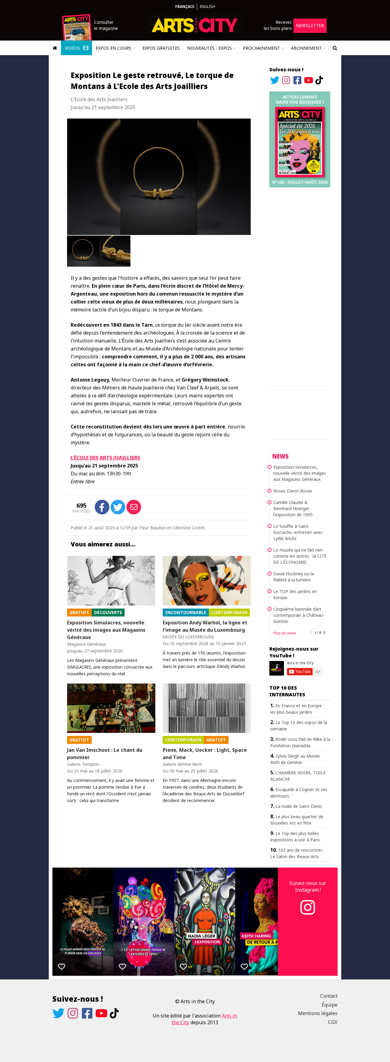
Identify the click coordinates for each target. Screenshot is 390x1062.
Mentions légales (318, 1013)
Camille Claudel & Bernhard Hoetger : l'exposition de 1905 (293, 508)
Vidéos (73, 48)
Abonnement (306, 48)
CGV (333, 1022)
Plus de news (284, 633)
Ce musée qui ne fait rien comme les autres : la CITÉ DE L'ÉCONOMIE (300, 556)
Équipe (330, 1004)
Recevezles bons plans (278, 25)
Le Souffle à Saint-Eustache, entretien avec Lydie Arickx (298, 532)
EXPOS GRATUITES (161, 48)
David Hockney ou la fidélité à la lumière (293, 577)
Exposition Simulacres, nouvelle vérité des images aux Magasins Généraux (106, 630)
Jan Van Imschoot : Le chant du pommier (104, 754)
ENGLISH (207, 6)
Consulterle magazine (106, 25)
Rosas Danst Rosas (292, 491)
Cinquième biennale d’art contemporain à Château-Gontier (298, 615)
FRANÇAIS (184, 6)
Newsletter (310, 25)
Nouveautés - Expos (209, 48)
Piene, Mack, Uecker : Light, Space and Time (205, 754)
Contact (329, 996)
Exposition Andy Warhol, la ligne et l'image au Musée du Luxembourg (205, 626)
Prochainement (261, 48)
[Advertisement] (299, 287)
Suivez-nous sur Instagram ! (307, 886)
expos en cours (113, 48)
